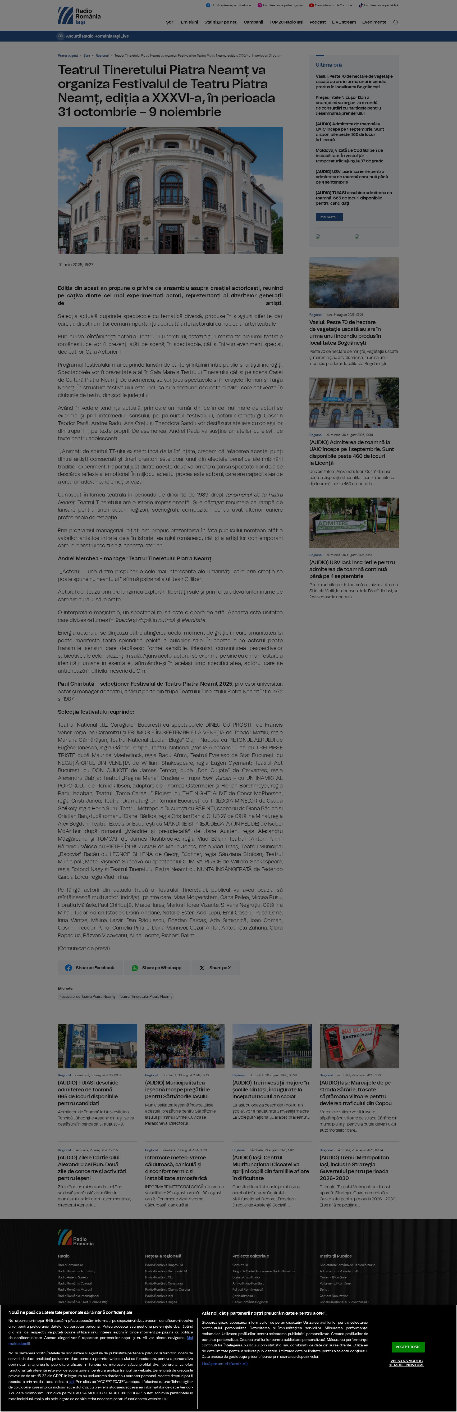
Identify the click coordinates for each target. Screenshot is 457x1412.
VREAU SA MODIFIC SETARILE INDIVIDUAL (406, 1363)
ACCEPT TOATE (408, 1347)
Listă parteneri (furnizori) (225, 1364)
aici (71, 1382)
